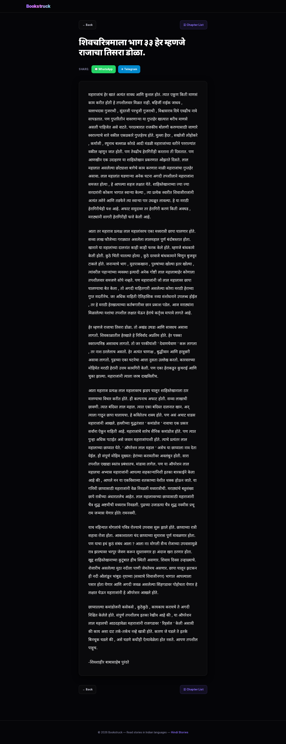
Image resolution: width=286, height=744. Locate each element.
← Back (87, 24)
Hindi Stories (179, 732)
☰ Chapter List (193, 24)
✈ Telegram (129, 69)
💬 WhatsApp (104, 69)
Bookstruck (38, 6)
